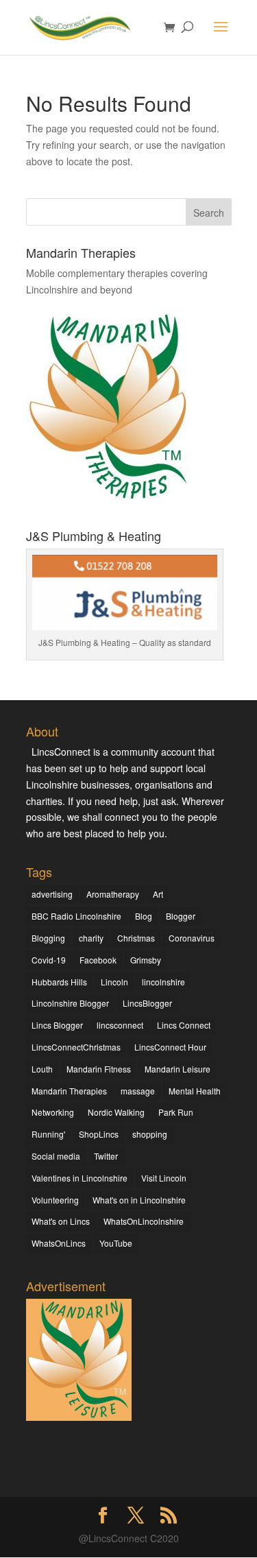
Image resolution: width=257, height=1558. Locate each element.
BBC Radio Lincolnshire (76, 916)
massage (138, 1090)
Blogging (48, 938)
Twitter (106, 1156)
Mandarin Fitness (98, 1069)
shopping (149, 1134)
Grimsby (145, 960)
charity (91, 938)
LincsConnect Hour (170, 1047)
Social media (56, 1156)
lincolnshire (163, 981)
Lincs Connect (183, 1025)
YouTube (115, 1243)
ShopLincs (99, 1134)
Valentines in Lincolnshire (79, 1178)
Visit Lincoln (163, 1178)
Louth (42, 1069)
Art (158, 894)
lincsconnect (120, 1025)
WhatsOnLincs (59, 1243)
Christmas (136, 938)
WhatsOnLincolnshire (143, 1221)
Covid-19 (49, 960)
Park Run (175, 1112)
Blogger (180, 916)
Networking (53, 1112)
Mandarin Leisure (177, 1069)
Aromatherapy (112, 894)
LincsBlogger (147, 1003)
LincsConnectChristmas (76, 1047)
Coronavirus (192, 938)
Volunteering (55, 1200)
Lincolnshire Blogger (70, 1003)
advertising (52, 894)
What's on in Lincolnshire (139, 1200)
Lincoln (114, 981)
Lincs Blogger (57, 1025)
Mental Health (195, 1090)
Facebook (98, 960)
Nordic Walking (116, 1112)
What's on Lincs (61, 1221)
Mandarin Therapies (69, 1090)
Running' (48, 1134)
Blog (143, 916)
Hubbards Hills (59, 981)
